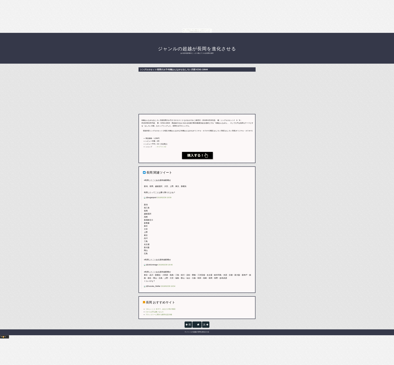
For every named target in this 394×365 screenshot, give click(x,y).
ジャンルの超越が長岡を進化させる (197, 48)
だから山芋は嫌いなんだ (154, 312)
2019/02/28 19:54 (168, 286)
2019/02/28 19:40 (165, 265)
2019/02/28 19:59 (164, 197)
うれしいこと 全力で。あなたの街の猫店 (160, 309)
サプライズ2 (161, 147)
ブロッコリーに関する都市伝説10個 (158, 314)
